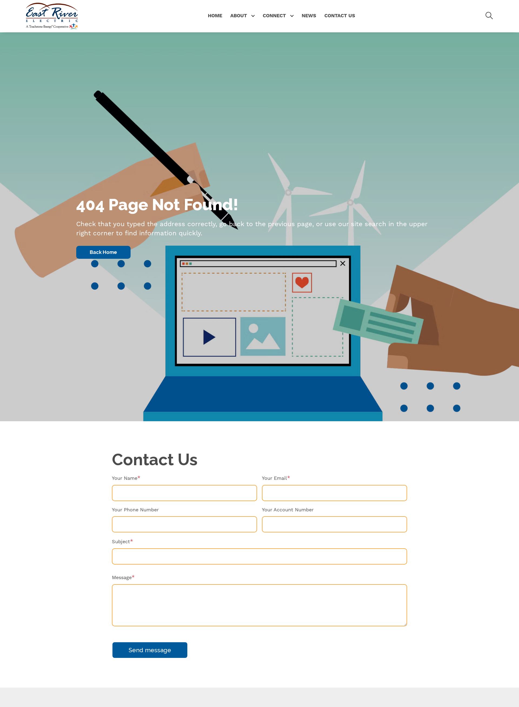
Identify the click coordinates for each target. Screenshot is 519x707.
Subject (121, 541)
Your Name (124, 478)
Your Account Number (288, 509)
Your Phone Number (135, 509)
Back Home (103, 252)
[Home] (52, 16)
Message (122, 577)
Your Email (274, 478)
